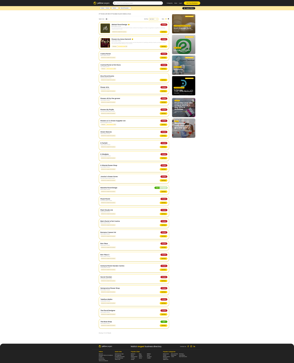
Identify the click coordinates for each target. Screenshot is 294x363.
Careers (100, 356)
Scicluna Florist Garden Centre (112, 266)
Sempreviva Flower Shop (110, 288)
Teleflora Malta (106, 299)
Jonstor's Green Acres (109, 176)
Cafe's (172, 356)
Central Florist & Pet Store (110, 65)
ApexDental (178, 69)
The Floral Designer (107, 310)
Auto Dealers (182, 355)
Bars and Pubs (174, 354)
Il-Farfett (103, 143)
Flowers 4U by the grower (110, 98)
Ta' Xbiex (133, 358)
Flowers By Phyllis (107, 109)
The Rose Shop (106, 322)
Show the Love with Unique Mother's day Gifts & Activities (183, 106)
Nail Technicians (183, 356)
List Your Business (192, 3)
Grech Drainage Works (182, 28)
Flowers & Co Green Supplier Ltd (112, 121)
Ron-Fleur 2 (104, 255)
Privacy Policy (102, 359)
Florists (164, 355)
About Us (101, 354)
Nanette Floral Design (108, 188)
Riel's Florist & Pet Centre (110, 221)
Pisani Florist (105, 199)
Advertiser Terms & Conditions (106, 355)
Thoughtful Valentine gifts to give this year (182, 125)
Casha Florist (105, 54)
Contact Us (101, 358)
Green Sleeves (106, 132)
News (175, 3)
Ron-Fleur (104, 243)
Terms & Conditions (103, 360)
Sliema (140, 356)
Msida (132, 355)
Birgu (140, 354)
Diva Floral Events (107, 76)
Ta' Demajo (178, 90)
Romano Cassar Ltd (108, 232)
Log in (180, 3)
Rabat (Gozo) (134, 356)
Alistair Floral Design (120, 24)
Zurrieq (132, 359)
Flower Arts (104, 87)
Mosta (140, 355)
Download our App (119, 354)
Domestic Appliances (165, 358)
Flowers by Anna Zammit (121, 39)
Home (102, 8)
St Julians (149, 356)
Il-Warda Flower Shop (108, 165)
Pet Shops (181, 354)
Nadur (148, 355)
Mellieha (149, 354)
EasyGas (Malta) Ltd (182, 50)
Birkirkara (133, 354)
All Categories (118, 355)
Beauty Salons (166, 356)
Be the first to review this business (119, 31)
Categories (170, 3)
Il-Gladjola (104, 154)
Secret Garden (106, 277)
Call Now (163, 31)
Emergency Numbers (120, 356)
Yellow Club (117, 359)
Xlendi (140, 358)
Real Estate (173, 355)
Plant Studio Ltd (106, 210)
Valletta (149, 358)
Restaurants (166, 354)
